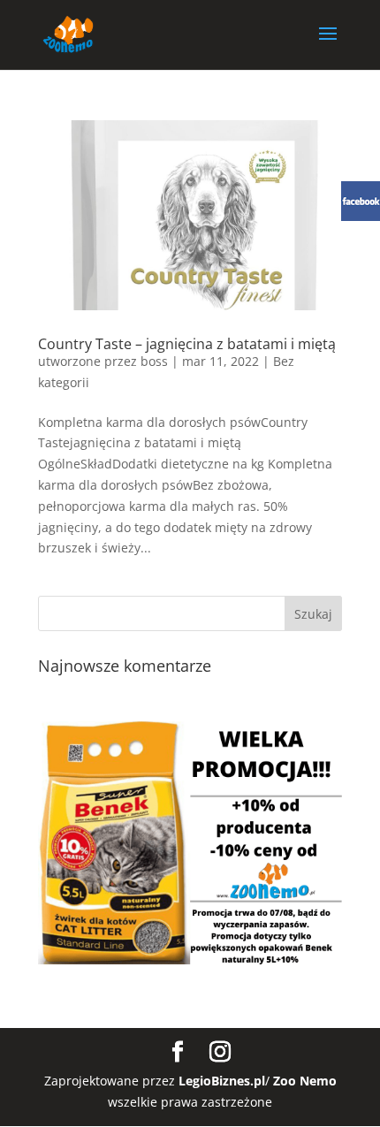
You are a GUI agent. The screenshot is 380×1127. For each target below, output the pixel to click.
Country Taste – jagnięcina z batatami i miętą (187, 344)
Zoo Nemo (305, 1080)
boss (154, 361)
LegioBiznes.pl (222, 1080)
